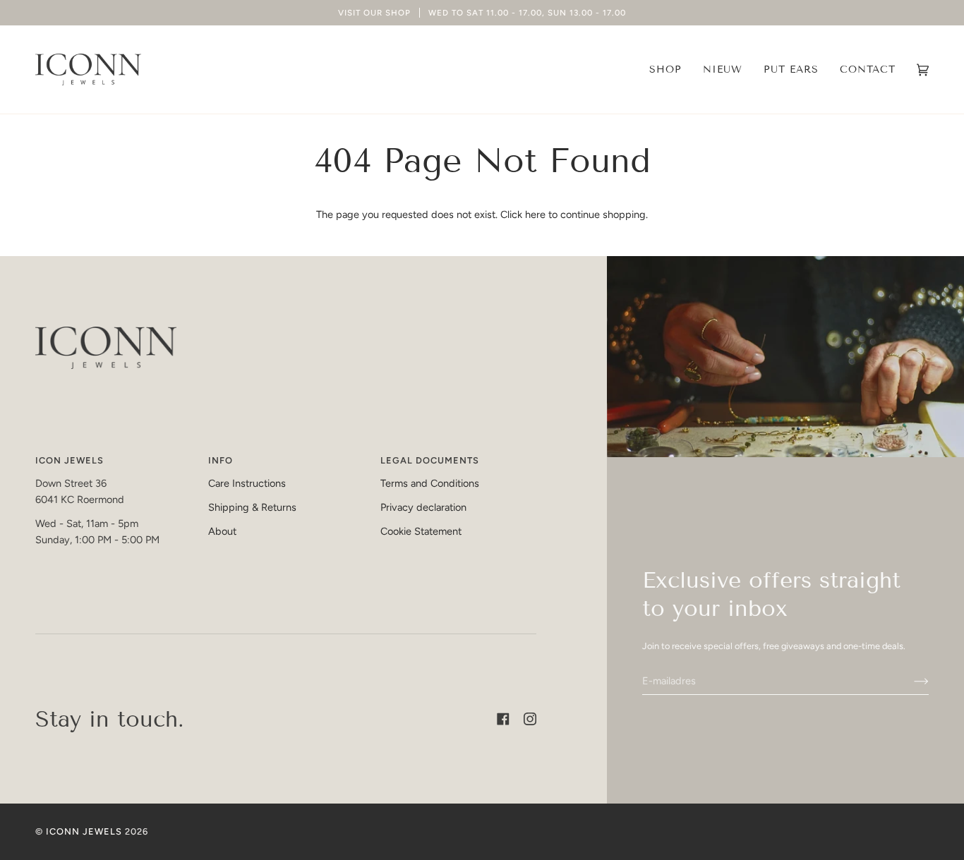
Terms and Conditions (429, 483)
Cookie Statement (421, 531)
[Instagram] (530, 719)
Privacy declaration (423, 507)
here (535, 214)
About (222, 531)
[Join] (910, 681)
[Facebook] (503, 719)
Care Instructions (247, 483)
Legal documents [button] (429, 460)
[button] (665, 69)
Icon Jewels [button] (69, 460)
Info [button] (220, 460)
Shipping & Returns (252, 507)
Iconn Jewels (84, 831)
